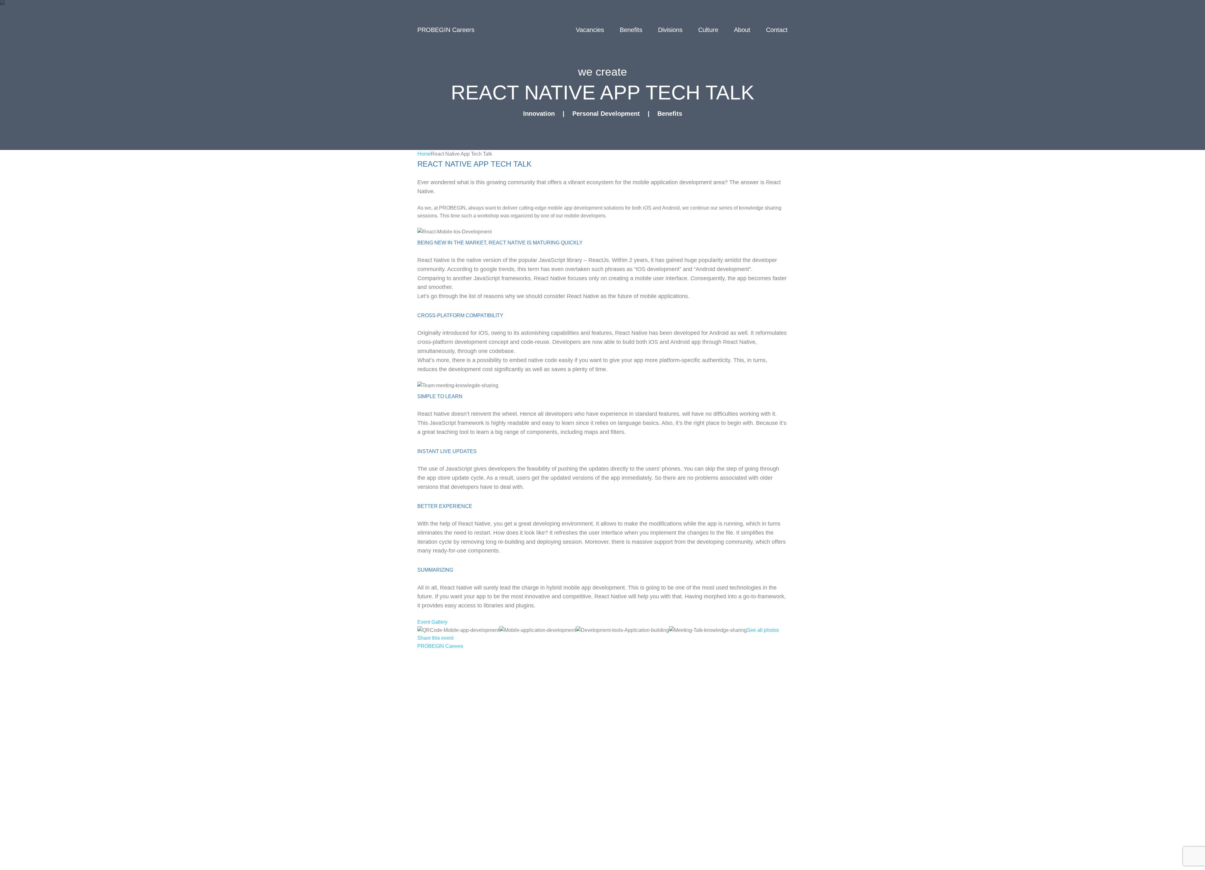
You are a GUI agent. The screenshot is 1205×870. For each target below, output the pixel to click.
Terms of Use (490, 656)
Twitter (426, 668)
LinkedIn (506, 668)
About (742, 29)
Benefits (631, 29)
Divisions (670, 29)
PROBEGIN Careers (440, 646)
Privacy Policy (436, 656)
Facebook (465, 668)
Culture (708, 29)
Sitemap (536, 656)
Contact (777, 29)
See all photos (763, 630)
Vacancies (590, 29)
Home (424, 154)
